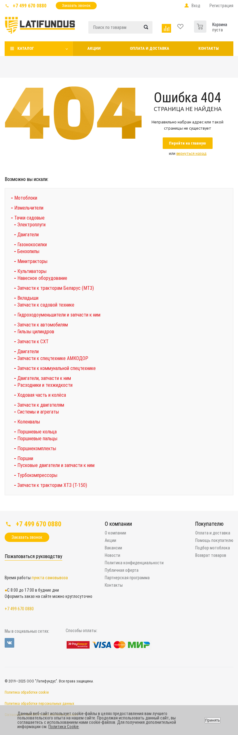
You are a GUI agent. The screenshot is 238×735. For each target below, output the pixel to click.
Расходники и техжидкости (45, 385)
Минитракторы (32, 261)
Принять (212, 720)
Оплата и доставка (149, 48)
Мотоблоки (25, 198)
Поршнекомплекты (36, 448)
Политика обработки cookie (27, 692)
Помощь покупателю (214, 540)
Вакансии (113, 547)
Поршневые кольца (37, 432)
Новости (112, 555)
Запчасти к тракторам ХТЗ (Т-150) (52, 485)
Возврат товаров (210, 555)
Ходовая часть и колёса (41, 395)
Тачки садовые (29, 218)
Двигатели (28, 235)
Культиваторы (31, 271)
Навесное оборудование (42, 278)
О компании (118, 523)
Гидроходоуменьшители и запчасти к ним (58, 315)
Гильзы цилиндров (35, 332)
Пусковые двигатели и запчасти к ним (56, 465)
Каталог (25, 48)
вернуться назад (191, 153)
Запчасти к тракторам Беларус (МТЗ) (55, 288)
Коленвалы (28, 422)
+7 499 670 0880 (29, 6)
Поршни (25, 458)
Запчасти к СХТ (33, 341)
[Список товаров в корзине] (201, 25)
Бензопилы (28, 251)
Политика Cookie (63, 726)
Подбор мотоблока (212, 547)
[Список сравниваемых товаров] (167, 27)
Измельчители (28, 208)
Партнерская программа (127, 577)
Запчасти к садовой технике (45, 305)
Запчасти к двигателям (40, 405)
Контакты (208, 48)
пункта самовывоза (50, 577)
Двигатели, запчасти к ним (44, 378)
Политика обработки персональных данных (39, 703)
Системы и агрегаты (38, 412)
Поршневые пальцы (37, 438)
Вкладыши (27, 298)
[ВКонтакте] (9, 643)
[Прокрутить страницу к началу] (185, 508)
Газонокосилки (32, 244)
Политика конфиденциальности (134, 562)
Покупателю (209, 523)
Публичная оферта (122, 570)
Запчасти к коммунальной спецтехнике (56, 368)
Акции (94, 48)
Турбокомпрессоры (37, 475)
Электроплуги (31, 225)
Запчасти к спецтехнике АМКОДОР (52, 358)
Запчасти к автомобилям (42, 325)
